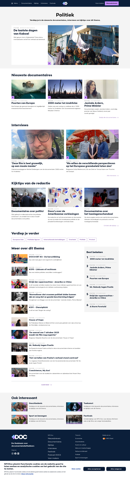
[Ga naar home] (65, 3)
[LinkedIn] (18, 453)
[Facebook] (15, 453)
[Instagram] (12, 453)
